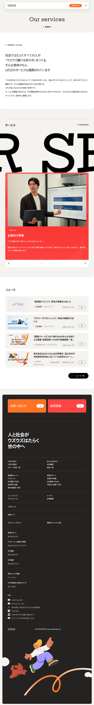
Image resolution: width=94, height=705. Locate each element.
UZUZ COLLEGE (54, 362)
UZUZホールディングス (68, 307)
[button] (35, 263)
